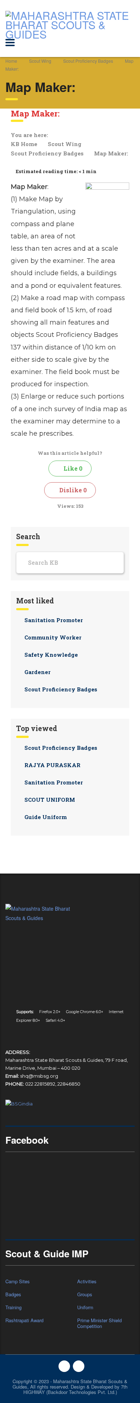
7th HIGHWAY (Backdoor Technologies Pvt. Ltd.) (75, 1389)
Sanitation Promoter (53, 620)
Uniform (85, 1307)
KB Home (25, 144)
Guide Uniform (45, 817)
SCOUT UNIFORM (49, 799)
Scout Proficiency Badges (48, 153)
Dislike (72, 490)
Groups (84, 1294)
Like (72, 468)
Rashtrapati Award (24, 1320)
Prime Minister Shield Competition (99, 1323)
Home (11, 61)
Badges (13, 1294)
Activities (87, 1281)
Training (13, 1307)
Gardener (37, 672)
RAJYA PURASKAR (52, 765)
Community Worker (52, 637)
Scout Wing (65, 144)
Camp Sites (17, 1281)
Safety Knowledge (51, 654)
